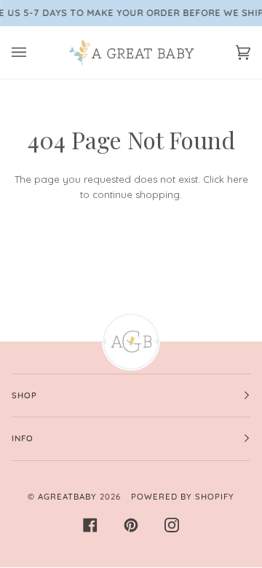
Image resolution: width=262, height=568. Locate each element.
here (237, 179)
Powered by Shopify (182, 497)
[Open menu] (33, 52)
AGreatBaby (67, 497)
